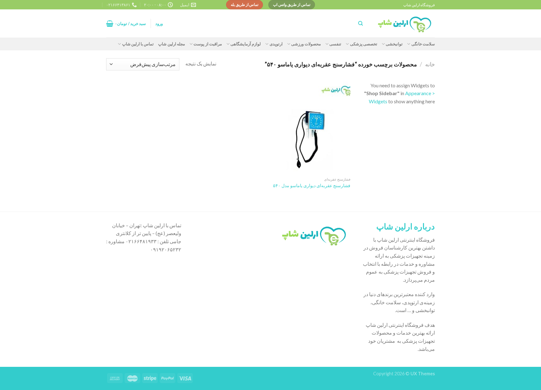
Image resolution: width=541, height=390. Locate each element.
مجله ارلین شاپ (171, 43)
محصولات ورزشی (306, 43)
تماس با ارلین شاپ (138, 43)
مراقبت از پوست (207, 43)
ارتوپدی (276, 43)
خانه (430, 64)
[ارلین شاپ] (403, 23)
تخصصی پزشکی (363, 43)
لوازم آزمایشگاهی (245, 43)
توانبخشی (394, 43)
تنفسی (335, 43)
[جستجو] (360, 23)
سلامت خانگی (423, 43)
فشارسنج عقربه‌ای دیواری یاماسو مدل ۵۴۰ (311, 185)
